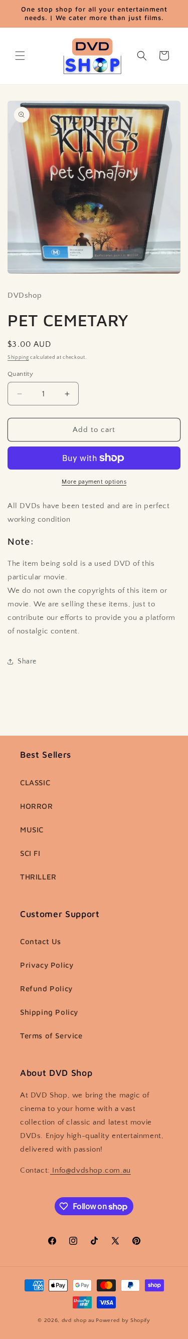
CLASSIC (35, 782)
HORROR (36, 806)
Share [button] (27, 661)
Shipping (18, 357)
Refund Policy (46, 988)
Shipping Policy (49, 1012)
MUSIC (32, 829)
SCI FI (30, 853)
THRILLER (38, 876)
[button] (20, 56)
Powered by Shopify (123, 1320)
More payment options (94, 482)
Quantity (20, 373)
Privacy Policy (46, 965)
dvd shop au (78, 1320)
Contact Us (40, 941)
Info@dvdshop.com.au (90, 1170)
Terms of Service (51, 1035)
